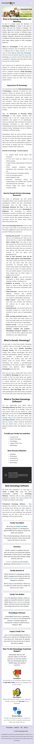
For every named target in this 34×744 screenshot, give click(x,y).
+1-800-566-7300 (9, 682)
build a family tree (18, 602)
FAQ (21, 727)
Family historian (14, 578)
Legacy (6, 635)
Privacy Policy (9, 727)
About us (26, 727)
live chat (21, 701)
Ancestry (8, 562)
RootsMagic (13, 618)
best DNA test (25, 564)
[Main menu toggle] (30, 3)
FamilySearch (24, 506)
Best (20, 413)
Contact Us (16, 727)
